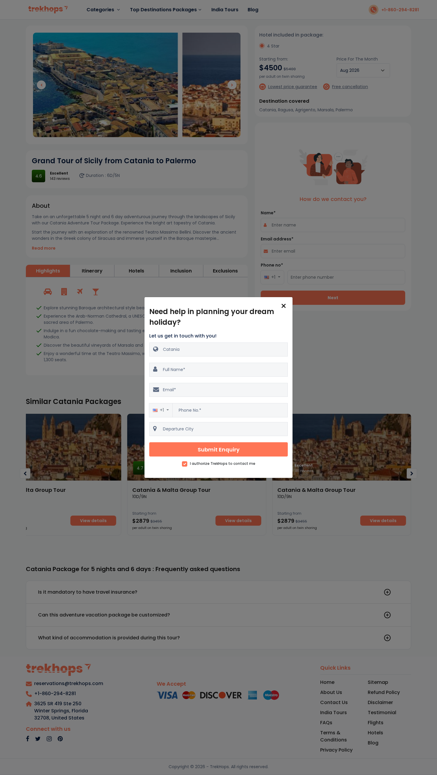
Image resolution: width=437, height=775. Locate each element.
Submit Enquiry (219, 449)
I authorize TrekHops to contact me (222, 463)
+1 (162, 410)
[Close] (284, 306)
